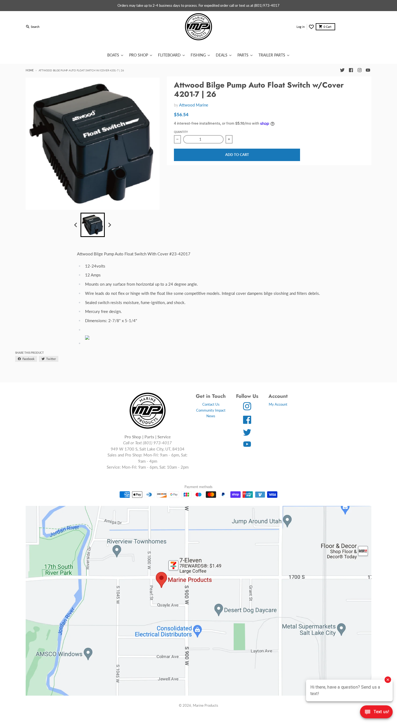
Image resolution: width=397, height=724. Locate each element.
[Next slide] (109, 225)
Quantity (181, 132)
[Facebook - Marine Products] (351, 70)
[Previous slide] (75, 225)
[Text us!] (376, 712)
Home (30, 70)
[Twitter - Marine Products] (342, 70)
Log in (301, 26)
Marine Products (205, 705)
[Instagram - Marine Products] (359, 70)
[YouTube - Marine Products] (368, 70)
